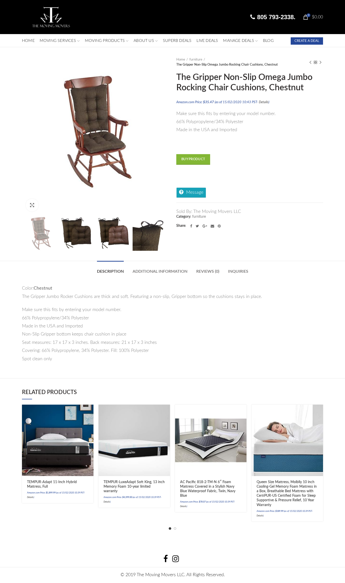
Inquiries (238, 271)
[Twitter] (197, 226)
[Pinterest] (219, 226)
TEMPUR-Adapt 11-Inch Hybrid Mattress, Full (52, 484)
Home (180, 59)
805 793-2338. (275, 17)
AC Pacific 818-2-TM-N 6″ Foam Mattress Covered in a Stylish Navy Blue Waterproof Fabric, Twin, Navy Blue (207, 489)
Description (110, 271)
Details (263, 102)
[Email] (212, 226)
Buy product (193, 159)
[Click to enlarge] (32, 205)
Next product (320, 62)
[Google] (205, 226)
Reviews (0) (207, 271)
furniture (195, 59)
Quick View (89, 431)
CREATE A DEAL (306, 41)
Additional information (160, 271)
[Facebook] (191, 226)
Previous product (310, 62)
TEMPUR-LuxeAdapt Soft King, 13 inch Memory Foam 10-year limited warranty (134, 486)
